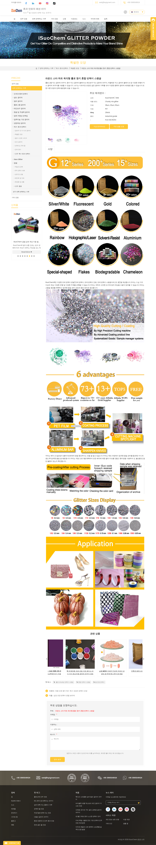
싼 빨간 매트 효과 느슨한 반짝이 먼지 (88, 816)
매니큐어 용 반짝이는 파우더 (43, 801)
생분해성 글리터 (20, 123)
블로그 (13, 821)
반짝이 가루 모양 (64, 671)
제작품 (13, 809)
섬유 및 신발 (19, 174)
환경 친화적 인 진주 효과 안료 (44, 821)
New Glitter (18, 159)
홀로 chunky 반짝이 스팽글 (64, 682)
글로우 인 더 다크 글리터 (23, 131)
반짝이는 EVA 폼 (20, 146)
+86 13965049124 (133, 2)
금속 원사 (18, 149)
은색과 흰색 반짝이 (21, 94)
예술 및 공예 (19, 167)
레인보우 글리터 (20, 108)
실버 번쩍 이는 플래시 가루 (43, 805)
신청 (64, 19)
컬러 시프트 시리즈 (21, 138)
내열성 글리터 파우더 (41, 817)
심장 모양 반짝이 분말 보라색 (95, 671)
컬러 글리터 (18, 101)
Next (143, 658)
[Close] (153, 41)
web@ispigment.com (107, 2)
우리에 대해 (95, 19)
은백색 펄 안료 (39, 809)
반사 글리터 (18, 142)
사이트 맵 (14, 817)
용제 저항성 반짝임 (21, 116)
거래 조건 (109, 823)
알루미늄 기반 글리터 (21, 119)
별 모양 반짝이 (99, 682)
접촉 (105, 19)
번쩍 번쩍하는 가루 (39, 19)
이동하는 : (53, 724)
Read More (25, 252)
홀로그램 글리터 (20, 105)
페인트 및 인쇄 (19, 178)
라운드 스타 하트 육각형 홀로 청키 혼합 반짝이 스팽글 (74, 711)
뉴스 (84, 19)
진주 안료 (23, 19)
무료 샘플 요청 (119, 126)
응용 (15, 163)
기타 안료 (54, 19)
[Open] (153, 28)
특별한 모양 (75, 68)
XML (12, 825)
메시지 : (53, 734)
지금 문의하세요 (99, 126)
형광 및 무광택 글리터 (22, 112)
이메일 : (53, 714)
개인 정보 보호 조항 (112, 819)
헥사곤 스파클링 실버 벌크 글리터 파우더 (27, 242)
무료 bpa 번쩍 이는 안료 (42, 813)
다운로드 (74, 19)
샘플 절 (125, 823)
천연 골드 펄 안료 (40, 825)
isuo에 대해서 (16, 801)
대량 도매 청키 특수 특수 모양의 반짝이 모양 (127, 672)
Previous (46, 658)
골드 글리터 (18, 97)
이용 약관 (126, 819)
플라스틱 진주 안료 (40, 797)
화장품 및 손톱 (19, 182)
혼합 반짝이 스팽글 (84, 682)
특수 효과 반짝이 (62, 68)
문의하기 (14, 813)
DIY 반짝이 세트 (20, 171)
